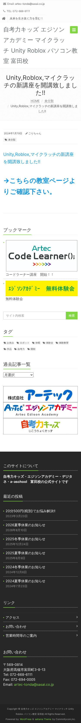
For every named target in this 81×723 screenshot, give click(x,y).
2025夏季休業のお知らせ (25, 553)
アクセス (12, 617)
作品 (9, 349)
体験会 (49, 342)
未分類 (49, 101)
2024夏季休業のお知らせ (25, 581)
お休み (10, 342)
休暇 (37, 342)
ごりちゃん (34, 133)
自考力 (21, 349)
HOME (35, 101)
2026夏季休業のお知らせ (25, 525)
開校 (33, 349)
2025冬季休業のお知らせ (25, 539)
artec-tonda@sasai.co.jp (30, 3)
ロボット (24, 342)
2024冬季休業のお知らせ (25, 567)
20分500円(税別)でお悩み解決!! (30, 511)
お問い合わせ (16, 626)
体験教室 (63, 342)
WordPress (25, 719)
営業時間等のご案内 (21, 635)
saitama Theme (43, 719)
